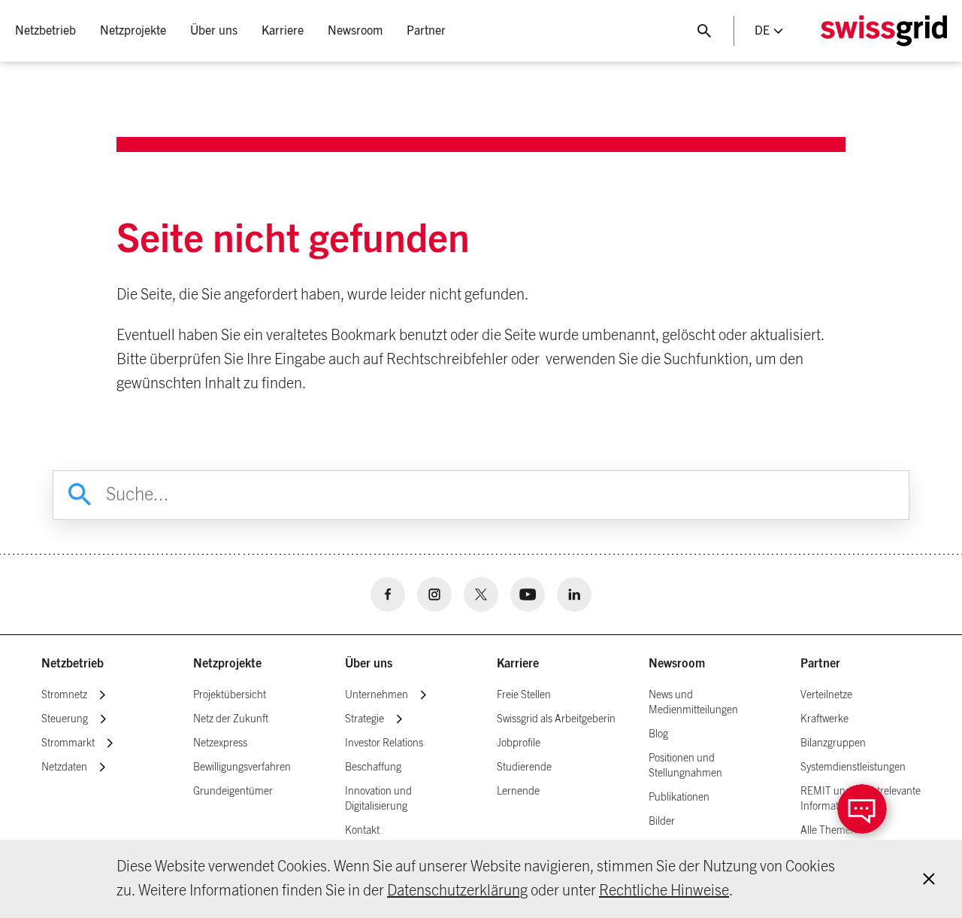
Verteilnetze (826, 695)
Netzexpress (220, 743)
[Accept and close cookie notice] (929, 879)
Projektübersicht (229, 695)
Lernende (518, 791)
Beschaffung (373, 767)
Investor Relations (384, 743)
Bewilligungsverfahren (242, 767)
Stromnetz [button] (64, 695)
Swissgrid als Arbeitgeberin (556, 719)
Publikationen (679, 797)
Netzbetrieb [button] (45, 31)
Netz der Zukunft (230, 719)
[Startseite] (883, 31)
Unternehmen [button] (376, 695)
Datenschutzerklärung (457, 890)
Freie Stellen (524, 695)
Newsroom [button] (355, 31)
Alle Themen (828, 830)
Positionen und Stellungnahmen (685, 766)
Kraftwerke (824, 719)
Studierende (524, 767)
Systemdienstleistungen (853, 767)
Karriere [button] (283, 31)
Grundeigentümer (233, 791)
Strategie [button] (364, 719)
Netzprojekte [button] (133, 31)
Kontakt (362, 830)
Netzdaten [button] (64, 767)
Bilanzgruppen (833, 743)
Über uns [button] (213, 31)
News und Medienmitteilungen (693, 703)
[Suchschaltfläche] (704, 31)
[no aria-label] (388, 594)
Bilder (662, 821)
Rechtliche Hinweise (664, 890)
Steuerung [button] (64, 719)
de (762, 31)
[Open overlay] (862, 809)
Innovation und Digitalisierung (378, 799)
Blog (658, 734)
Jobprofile (518, 743)
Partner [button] (426, 31)
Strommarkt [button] (68, 743)
